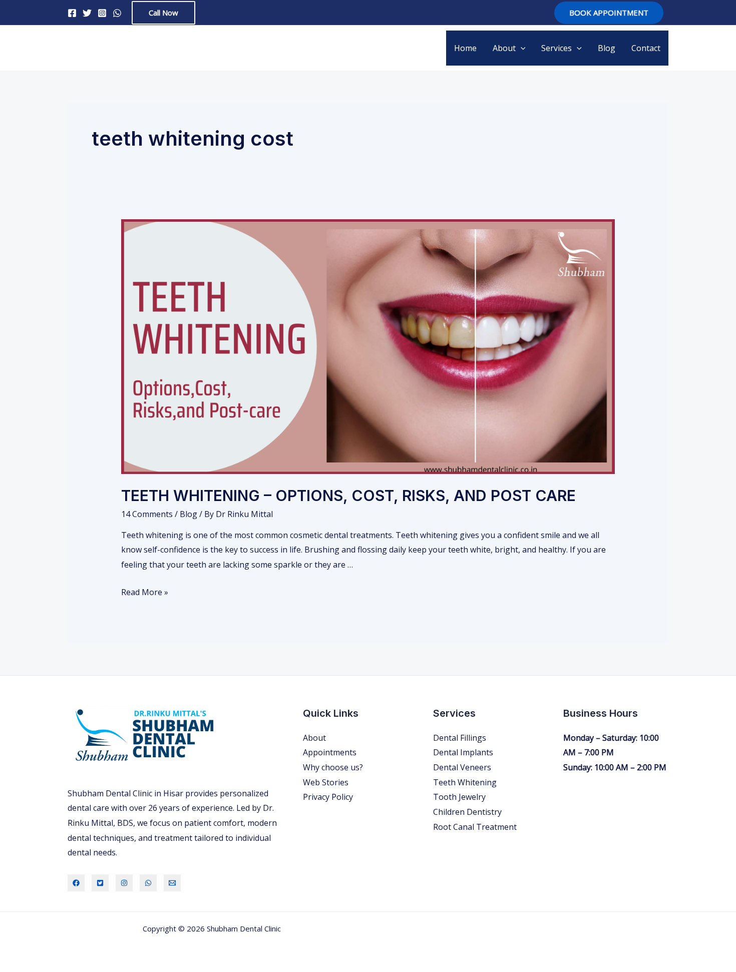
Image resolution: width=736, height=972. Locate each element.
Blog (606, 48)
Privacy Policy (328, 796)
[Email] (172, 882)
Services (556, 48)
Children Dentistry (467, 811)
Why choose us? (333, 767)
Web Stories (325, 782)
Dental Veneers (462, 767)
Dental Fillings (459, 737)
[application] (521, 48)
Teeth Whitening (465, 782)
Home (465, 48)
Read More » (144, 592)
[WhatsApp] (117, 13)
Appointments (329, 752)
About (504, 48)
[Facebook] (72, 13)
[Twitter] (87, 13)
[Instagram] (102, 13)
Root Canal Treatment (475, 826)
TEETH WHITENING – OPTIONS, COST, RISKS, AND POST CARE (348, 496)
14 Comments (147, 514)
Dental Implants (463, 752)
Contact (645, 48)
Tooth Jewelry (459, 796)
